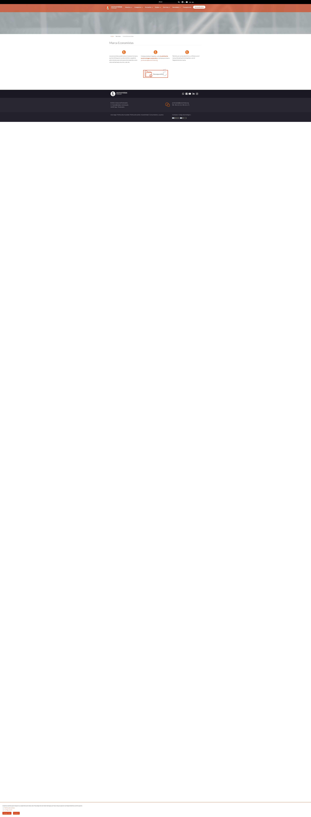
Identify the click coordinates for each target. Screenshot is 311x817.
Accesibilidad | (145, 115)
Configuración (8, 810)
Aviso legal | (114, 115)
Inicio (112, 36)
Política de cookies (9, 808)
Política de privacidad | (123, 115)
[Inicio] (114, 8)
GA (193, 2)
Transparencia (187, 7)
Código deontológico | (185, 115)
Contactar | (175, 115)
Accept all (16, 813)
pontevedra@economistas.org (149, 60)
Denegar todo (6, 813)
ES (190, 2)
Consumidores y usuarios (156, 115)
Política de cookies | (135, 115)
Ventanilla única (199, 7)
